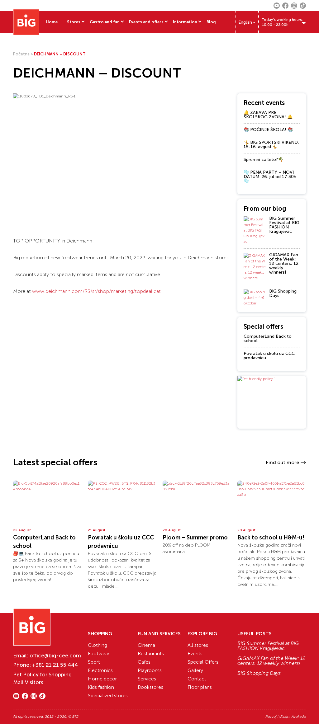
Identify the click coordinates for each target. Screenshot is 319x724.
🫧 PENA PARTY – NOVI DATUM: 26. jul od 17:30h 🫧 (270, 177)
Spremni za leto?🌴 (263, 159)
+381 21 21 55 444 (55, 665)
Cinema (146, 645)
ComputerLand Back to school (268, 338)
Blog (211, 22)
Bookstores (150, 687)
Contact (197, 679)
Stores (73, 22)
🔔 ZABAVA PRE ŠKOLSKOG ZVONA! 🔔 (268, 115)
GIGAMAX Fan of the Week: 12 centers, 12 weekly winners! (283, 263)
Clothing (97, 645)
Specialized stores (108, 695)
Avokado (299, 716)
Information (185, 22)
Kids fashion (101, 687)
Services (147, 679)
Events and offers (146, 22)
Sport (94, 662)
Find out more (282, 462)
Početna (21, 54)
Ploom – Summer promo (195, 537)
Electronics (100, 670)
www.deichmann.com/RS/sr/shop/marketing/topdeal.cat (96, 291)
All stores (198, 645)
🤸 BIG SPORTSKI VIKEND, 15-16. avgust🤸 (271, 144)
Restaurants (151, 653)
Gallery (195, 670)
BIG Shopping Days (283, 293)
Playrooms (150, 670)
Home (52, 22)
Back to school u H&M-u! (270, 537)
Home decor (102, 679)
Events (195, 653)
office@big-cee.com (55, 655)
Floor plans (200, 687)
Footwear (98, 653)
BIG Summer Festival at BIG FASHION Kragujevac (284, 225)
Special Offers (203, 662)
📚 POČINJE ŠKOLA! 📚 (268, 129)
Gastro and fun (105, 22)
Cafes (144, 662)
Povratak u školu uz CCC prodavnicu (269, 355)
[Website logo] (26, 22)
